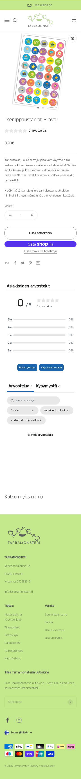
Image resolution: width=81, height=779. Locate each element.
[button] (40, 319)
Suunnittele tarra (56, 614)
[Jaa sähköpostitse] (38, 263)
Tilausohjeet (12, 627)
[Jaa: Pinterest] (30, 263)
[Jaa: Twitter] (23, 263)
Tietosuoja (11, 635)
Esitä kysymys (27, 367)
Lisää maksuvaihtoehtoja (40, 251)
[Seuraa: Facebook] (7, 720)
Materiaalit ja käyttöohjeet (13, 617)
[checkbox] (26, 420)
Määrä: (8, 206)
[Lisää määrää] (31, 215)
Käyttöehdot (12, 658)
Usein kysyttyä (54, 630)
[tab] (48, 386)
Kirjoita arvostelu (51, 367)
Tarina (49, 622)
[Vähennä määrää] (10, 215)
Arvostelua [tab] (20, 386)
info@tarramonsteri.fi (18, 592)
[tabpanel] (40, 440)
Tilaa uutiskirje (42, 5)
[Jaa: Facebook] (15, 263)
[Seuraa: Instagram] (19, 720)
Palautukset (12, 643)
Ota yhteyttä (53, 638)
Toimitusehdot (13, 651)
